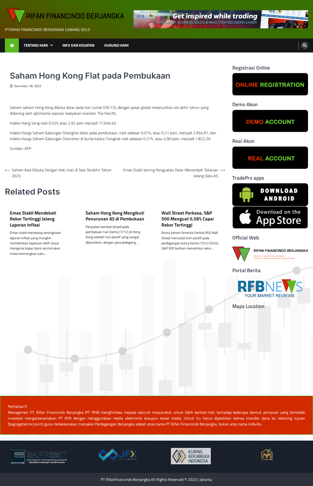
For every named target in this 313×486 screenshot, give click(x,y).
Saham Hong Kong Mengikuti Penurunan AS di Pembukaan (115, 216)
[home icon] (12, 45)
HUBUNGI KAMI (116, 45)
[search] (304, 45)
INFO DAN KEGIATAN (78, 45)
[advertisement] (221, 19)
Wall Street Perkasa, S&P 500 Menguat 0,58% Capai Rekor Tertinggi (187, 219)
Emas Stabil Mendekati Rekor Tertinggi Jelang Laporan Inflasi (33, 219)
